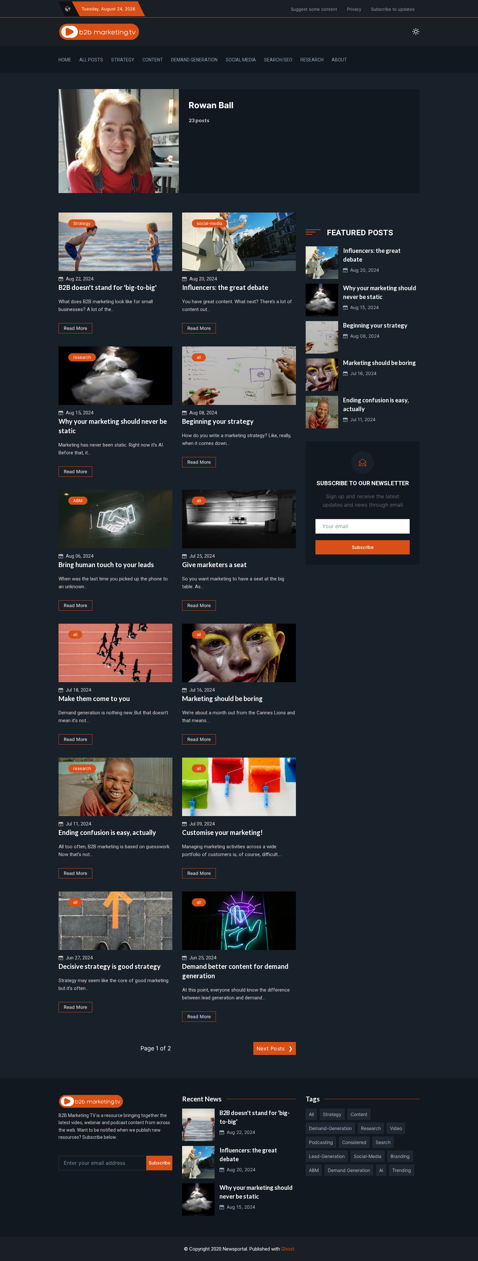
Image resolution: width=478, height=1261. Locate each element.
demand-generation (330, 1128)
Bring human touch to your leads (106, 564)
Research (312, 59)
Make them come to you (94, 698)
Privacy (354, 9)
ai (381, 1170)
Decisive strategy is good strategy (110, 966)
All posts (91, 59)
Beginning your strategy (218, 421)
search (383, 1142)
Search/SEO (278, 59)
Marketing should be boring (222, 698)
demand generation (349, 1170)
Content (152, 59)
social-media (209, 223)
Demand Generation (194, 59)
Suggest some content (314, 9)
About (339, 59)
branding (400, 1156)
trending (401, 1170)
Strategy (122, 59)
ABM (78, 500)
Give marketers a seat (214, 564)
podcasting (321, 1142)
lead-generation (327, 1156)
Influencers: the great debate (225, 287)
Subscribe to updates (393, 9)
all (199, 357)
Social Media (241, 59)
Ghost (287, 1249)
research (82, 357)
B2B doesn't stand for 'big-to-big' (108, 287)
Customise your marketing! (222, 832)
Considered (354, 1142)
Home (65, 59)
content (359, 1114)
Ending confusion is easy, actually (107, 832)
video (396, 1128)
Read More (75, 328)
